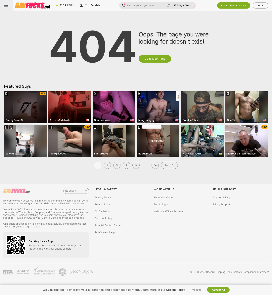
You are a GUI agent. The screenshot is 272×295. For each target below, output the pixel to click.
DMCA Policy (102, 211)
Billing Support (221, 204)
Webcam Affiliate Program (169, 211)
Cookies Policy (103, 218)
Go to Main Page (155, 58)
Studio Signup (162, 204)
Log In (260, 5)
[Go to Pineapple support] (63, 272)
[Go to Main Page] (33, 5)
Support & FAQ (221, 197)
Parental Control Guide (107, 225)
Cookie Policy (175, 289)
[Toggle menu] (6, 5)
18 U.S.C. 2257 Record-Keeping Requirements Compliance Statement (229, 272)
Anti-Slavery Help (105, 232)
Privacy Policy (103, 197)
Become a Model (163, 197)
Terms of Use (102, 204)
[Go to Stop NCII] (82, 272)
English (73, 190)
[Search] (168, 5)
